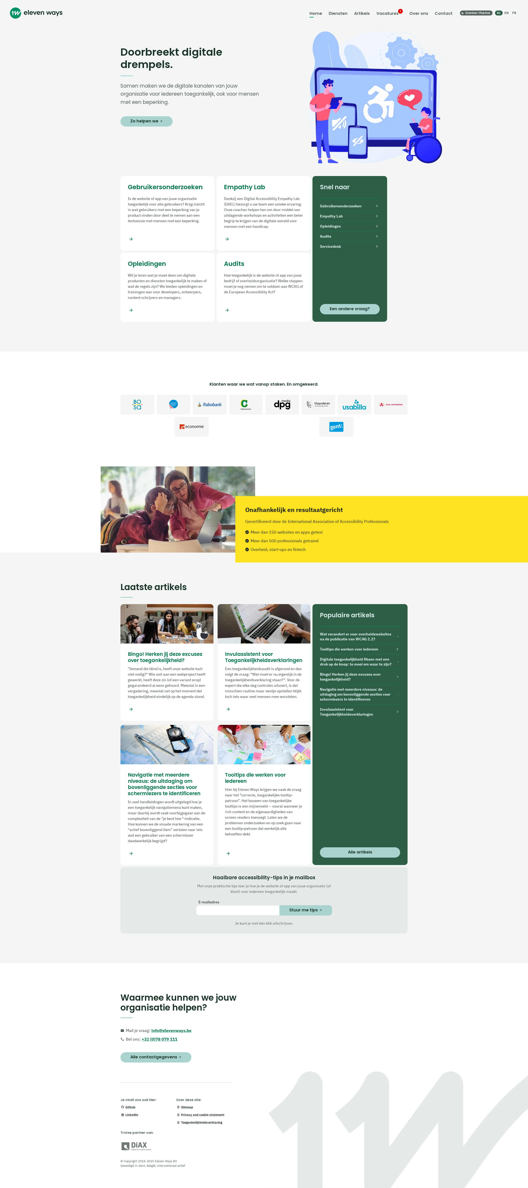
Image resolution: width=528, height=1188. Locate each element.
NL (499, 13)
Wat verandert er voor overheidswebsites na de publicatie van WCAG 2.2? (355, 636)
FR (514, 13)
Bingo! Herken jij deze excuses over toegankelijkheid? (165, 657)
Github (130, 1107)
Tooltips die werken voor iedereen (255, 778)
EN (506, 13)
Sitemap (187, 1107)
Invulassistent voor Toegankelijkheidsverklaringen (263, 657)
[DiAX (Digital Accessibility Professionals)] (136, 1147)
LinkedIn (131, 1115)
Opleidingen (147, 264)
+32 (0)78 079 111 (159, 1039)
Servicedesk (330, 246)
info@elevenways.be (171, 1030)
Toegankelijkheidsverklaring (201, 1122)
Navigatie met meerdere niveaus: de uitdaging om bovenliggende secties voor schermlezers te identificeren (164, 784)
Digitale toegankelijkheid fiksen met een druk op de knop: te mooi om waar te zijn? (355, 662)
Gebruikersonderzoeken (165, 187)
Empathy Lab (244, 187)
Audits (234, 264)
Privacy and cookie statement (202, 1115)
